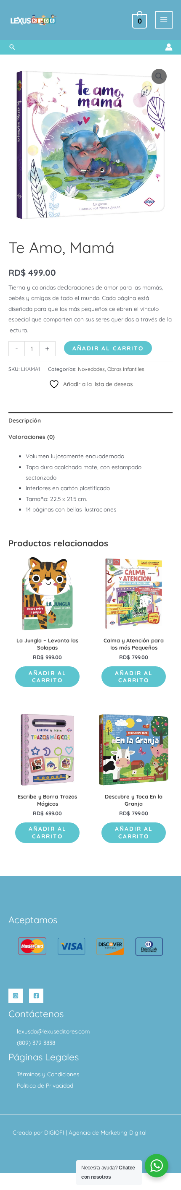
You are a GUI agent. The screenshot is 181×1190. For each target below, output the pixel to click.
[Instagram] (15, 996)
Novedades (91, 369)
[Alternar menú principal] (164, 20)
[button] (12, 47)
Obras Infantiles (125, 369)
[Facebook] (36, 996)
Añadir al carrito (108, 348)
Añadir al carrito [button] (48, 676)
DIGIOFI (54, 1132)
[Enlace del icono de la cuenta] (169, 47)
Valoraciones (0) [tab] (31, 436)
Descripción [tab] (24, 420)
